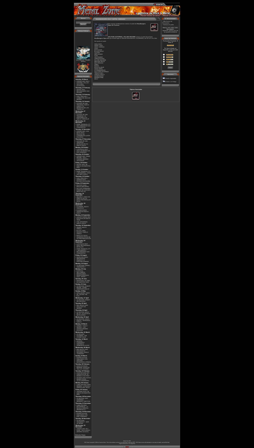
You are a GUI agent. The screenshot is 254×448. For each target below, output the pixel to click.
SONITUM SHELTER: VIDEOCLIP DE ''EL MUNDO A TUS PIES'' (83, 374)
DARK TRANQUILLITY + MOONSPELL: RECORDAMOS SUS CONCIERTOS (83, 251)
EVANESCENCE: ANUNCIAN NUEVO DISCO (83, 211)
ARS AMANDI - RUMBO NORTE (83, 58)
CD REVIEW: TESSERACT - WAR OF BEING (83, 422)
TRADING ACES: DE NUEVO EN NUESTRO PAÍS (83, 393)
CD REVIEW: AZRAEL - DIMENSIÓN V (84, 266)
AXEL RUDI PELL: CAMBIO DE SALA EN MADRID (83, 98)
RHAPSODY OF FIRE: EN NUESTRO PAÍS (83, 281)
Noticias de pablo (168, 24)
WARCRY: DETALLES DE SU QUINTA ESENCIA (170, 31)
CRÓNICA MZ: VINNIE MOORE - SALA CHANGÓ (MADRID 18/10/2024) (83, 158)
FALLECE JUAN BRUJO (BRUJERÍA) (83, 185)
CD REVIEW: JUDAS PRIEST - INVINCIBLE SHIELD (83, 320)
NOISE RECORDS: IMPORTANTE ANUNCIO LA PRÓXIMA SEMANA (83, 259)
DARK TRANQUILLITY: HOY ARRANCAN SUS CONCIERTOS (84, 126)
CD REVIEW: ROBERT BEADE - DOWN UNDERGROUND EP (83, 287)
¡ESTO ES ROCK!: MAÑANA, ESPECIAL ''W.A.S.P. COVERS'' (83, 367)
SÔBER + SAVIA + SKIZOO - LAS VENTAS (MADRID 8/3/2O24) (82, 328)
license (167, 442)
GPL (134, 442)
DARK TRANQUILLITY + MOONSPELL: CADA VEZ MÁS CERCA (84, 173)
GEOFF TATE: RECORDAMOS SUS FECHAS (83, 91)
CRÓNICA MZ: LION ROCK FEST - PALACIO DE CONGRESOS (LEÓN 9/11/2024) (83, 134)
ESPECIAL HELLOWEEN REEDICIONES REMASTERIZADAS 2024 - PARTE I (83, 273)
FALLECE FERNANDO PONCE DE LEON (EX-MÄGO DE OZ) (84, 190)
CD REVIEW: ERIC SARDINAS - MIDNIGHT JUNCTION (83, 400)
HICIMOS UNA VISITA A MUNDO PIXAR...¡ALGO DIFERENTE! (84, 379)
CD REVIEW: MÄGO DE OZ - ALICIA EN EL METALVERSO (83, 313)
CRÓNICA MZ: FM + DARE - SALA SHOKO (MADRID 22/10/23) (83, 430)
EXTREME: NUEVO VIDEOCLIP (83, 207)
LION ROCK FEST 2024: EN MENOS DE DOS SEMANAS (83, 151)
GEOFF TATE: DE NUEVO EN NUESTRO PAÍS (83, 166)
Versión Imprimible (170, 78)
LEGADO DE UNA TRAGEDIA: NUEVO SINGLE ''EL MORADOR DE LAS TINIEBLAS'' (83, 106)
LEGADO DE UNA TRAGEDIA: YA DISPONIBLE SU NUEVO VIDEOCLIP (83, 117)
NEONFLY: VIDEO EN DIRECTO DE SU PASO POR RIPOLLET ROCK (84, 199)
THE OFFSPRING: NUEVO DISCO (82, 222)
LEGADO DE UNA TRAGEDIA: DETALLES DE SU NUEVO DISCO (82, 143)
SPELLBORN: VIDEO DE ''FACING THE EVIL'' (83, 294)
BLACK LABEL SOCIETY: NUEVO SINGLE (82, 232)
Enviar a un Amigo (170, 81)
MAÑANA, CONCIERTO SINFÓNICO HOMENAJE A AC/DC (83, 343)
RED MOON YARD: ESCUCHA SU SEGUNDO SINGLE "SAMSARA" (83, 351)
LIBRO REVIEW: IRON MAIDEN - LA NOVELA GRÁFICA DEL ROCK (83, 386)
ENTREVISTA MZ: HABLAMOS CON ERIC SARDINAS (82, 415)
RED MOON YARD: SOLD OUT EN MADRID (82, 307)
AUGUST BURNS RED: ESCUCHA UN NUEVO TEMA (84, 218)
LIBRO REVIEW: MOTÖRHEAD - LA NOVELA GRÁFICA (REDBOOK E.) (82, 407)
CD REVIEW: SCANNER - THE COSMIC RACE (82, 335)
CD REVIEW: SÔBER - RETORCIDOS (83, 300)
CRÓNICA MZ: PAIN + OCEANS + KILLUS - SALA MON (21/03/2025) (83, 83)
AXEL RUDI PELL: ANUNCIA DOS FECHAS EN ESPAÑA (83, 180)
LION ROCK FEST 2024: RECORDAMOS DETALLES (83, 245)
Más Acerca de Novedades (167, 22)
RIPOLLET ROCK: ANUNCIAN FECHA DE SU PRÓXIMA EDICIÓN (84, 237)
